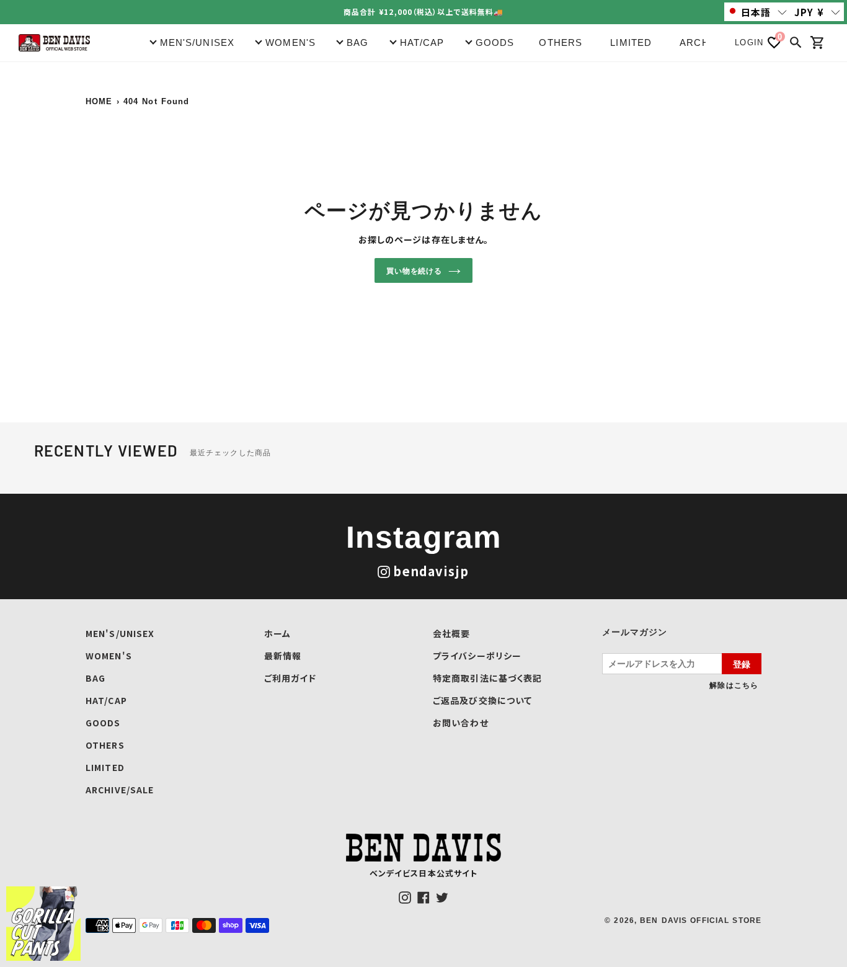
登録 (741, 663)
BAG (95, 678)
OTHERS (560, 42)
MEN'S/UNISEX (120, 633)
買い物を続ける (414, 270)
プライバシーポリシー (477, 655)
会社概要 (451, 633)
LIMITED (631, 42)
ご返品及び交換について (482, 700)
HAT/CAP (106, 700)
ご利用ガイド (290, 678)
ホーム (277, 633)
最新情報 (282, 655)
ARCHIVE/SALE (120, 789)
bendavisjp (431, 571)
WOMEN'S (109, 655)
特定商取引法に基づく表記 (487, 678)
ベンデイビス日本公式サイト (424, 873)
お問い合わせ (461, 722)
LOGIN (749, 42)
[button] (757, 11)
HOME (99, 101)
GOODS (103, 722)
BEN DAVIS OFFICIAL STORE (700, 920)
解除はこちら (733, 684)
